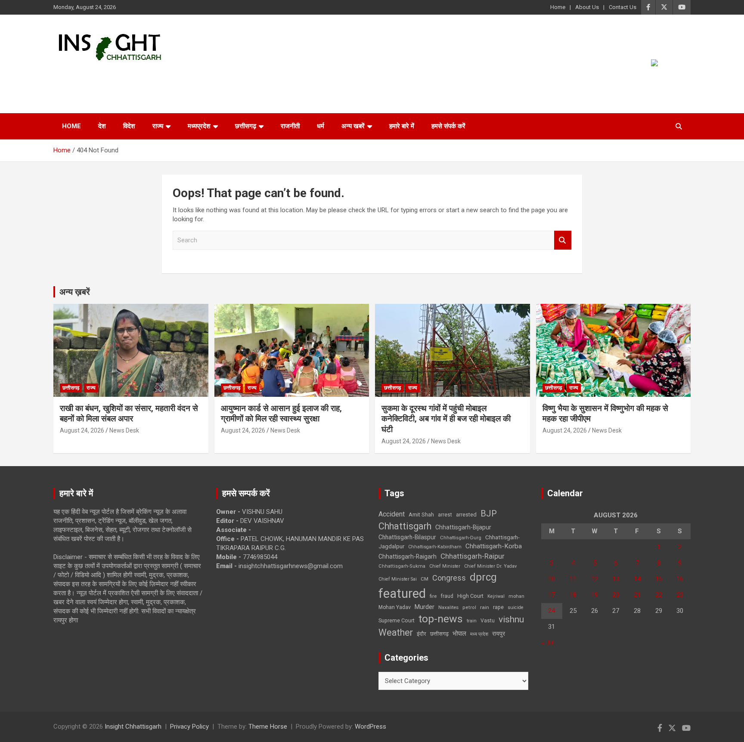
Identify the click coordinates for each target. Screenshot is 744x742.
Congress (449, 577)
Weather (395, 632)
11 (573, 579)
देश (102, 126)
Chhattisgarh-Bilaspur (407, 537)
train (472, 621)
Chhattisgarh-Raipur (472, 556)
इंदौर (421, 634)
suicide (516, 607)
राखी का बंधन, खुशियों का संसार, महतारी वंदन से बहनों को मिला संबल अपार (129, 413)
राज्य (157, 126)
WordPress (370, 726)
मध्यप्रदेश (199, 126)
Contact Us (622, 7)
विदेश (129, 126)
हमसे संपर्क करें (448, 126)
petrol (469, 607)
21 (637, 595)
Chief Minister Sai (397, 579)
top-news (440, 618)
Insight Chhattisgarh (131, 75)
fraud (446, 596)
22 (658, 595)
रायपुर (498, 633)
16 (679, 579)
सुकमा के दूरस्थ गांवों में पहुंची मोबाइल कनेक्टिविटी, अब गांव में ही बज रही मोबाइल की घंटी (446, 418)
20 (615, 595)
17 (551, 595)
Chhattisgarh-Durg (460, 538)
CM (424, 579)
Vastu (487, 621)
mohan (516, 596)
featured (402, 593)
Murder (424, 607)
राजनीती (290, 126)
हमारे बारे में (401, 126)
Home (557, 7)
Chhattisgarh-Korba (493, 546)
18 (573, 595)
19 (594, 595)
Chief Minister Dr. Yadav (490, 566)
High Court (470, 596)
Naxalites (448, 607)
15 (658, 579)
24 (551, 611)
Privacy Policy (189, 726)
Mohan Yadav (394, 607)
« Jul (547, 642)
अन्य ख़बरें (74, 292)
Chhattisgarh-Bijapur (463, 527)
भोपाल (459, 633)
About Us (587, 7)
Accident (391, 514)
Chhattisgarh (404, 526)
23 (679, 595)
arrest (445, 515)
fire (433, 596)
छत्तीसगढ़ (439, 634)
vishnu (511, 619)
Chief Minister (444, 566)
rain (484, 607)
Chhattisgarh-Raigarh (407, 556)
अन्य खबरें (353, 126)
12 (594, 579)
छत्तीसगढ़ (245, 126)
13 (615, 579)
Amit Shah (421, 514)
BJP (488, 513)
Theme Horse (267, 726)
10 (551, 579)
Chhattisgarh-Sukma (401, 566)
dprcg (483, 577)
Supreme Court (396, 620)
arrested (466, 514)
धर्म (320, 126)
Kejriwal (496, 596)
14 (637, 579)
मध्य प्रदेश (479, 634)
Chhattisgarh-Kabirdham (435, 547)
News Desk (124, 430)
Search (562, 240)
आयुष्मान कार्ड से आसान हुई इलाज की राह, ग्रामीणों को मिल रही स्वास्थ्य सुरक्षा (281, 413)
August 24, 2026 (82, 430)
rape (498, 607)
